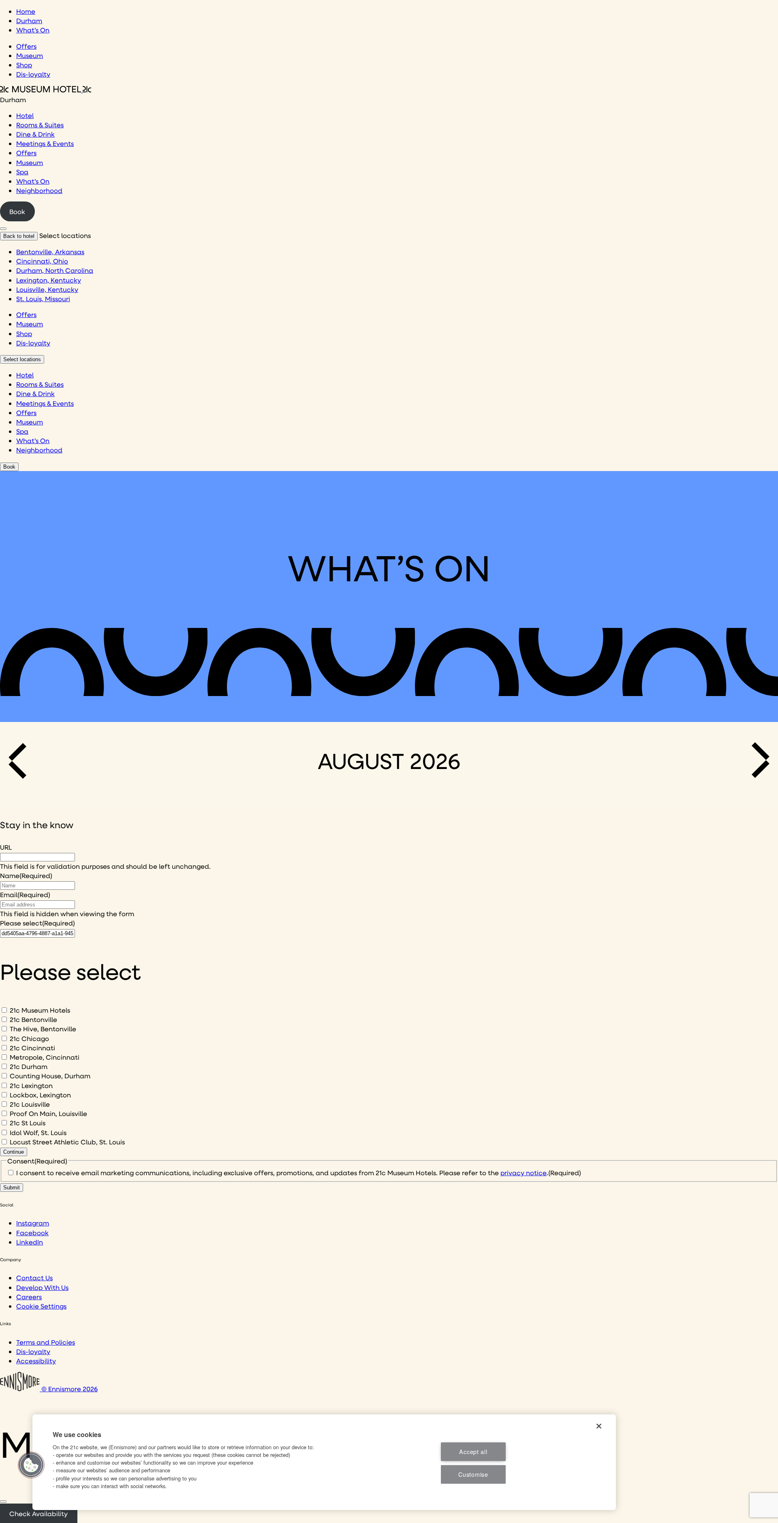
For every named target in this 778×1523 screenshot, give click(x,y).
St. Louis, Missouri (43, 298)
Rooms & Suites (40, 124)
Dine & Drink (35, 134)
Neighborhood (39, 190)
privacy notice (523, 1172)
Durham (29, 20)
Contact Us (34, 1277)
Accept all (473, 1451)
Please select (37, 923)
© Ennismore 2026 (69, 1388)
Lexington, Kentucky (48, 280)
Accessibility (36, 1360)
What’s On (32, 30)
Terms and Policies (45, 1342)
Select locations (22, 359)
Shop (24, 64)
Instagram (32, 1223)
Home (25, 11)
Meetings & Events (45, 143)
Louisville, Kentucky (47, 289)
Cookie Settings (41, 1306)
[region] (324, 1462)
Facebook (32, 1232)
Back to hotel (18, 236)
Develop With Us (42, 1287)
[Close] (3, 1501)
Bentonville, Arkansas (50, 251)
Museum (29, 55)
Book (17, 211)
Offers (26, 46)
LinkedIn (29, 1242)
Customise (473, 1474)
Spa (22, 171)
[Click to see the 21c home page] (45, 90)
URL (6, 847)
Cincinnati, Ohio (42, 261)
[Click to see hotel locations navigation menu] (3, 228)
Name (26, 875)
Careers (29, 1296)
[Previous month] (20, 760)
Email (25, 894)
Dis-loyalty (33, 74)
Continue (13, 1152)
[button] (31, 1465)
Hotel (25, 115)
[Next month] (757, 760)
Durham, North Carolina (54, 270)
